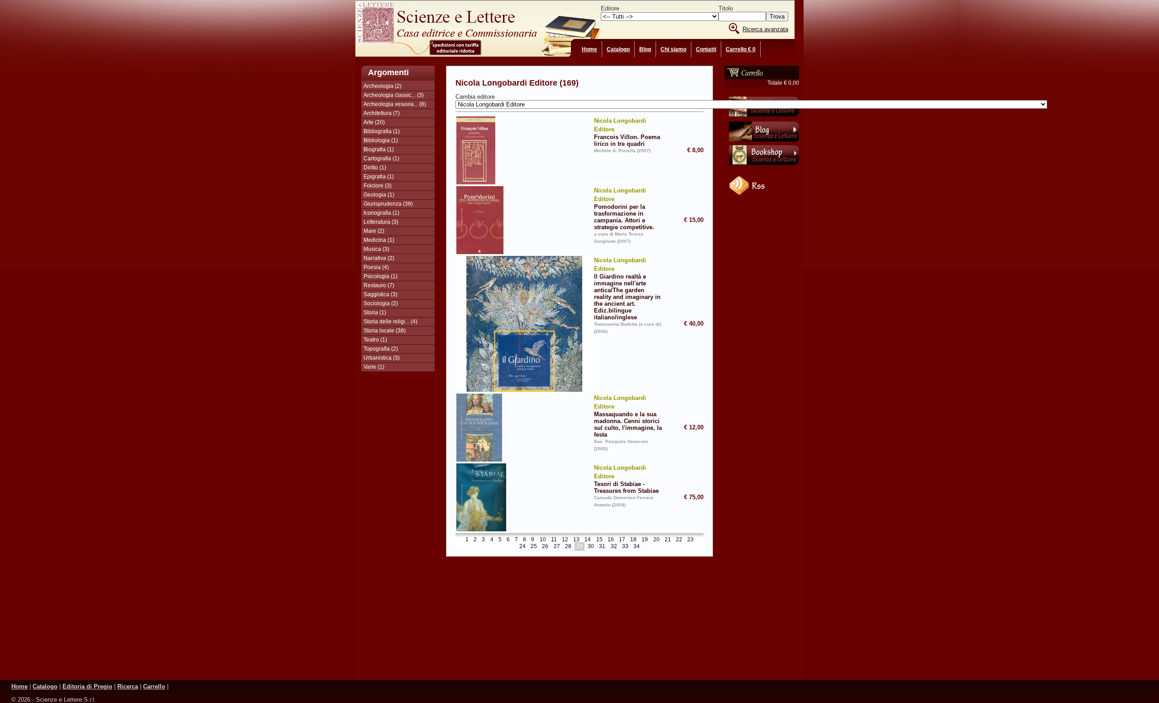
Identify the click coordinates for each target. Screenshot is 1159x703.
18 (633, 540)
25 (534, 547)
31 (602, 547)
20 (656, 540)
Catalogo (618, 49)
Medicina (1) (379, 240)
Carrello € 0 (741, 49)
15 (599, 540)
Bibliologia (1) (381, 140)
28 (568, 547)
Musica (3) (376, 249)
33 (625, 547)
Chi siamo (673, 49)
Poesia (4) (376, 267)
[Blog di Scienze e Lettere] (764, 142)
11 (554, 540)
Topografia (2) (381, 349)
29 (579, 547)
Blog (645, 49)
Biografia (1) (379, 149)
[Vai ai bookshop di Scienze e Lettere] (764, 167)
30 (591, 547)
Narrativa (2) (379, 258)
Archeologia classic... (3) (394, 95)
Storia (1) (375, 312)
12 (565, 540)
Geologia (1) (379, 194)
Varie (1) (374, 367)
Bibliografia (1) (382, 131)
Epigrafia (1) (379, 176)
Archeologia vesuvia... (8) (395, 104)
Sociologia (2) (381, 303)
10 (543, 540)
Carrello (154, 686)
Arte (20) (374, 122)
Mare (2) (374, 231)
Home (589, 49)
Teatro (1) (375, 339)
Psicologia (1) (381, 276)
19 (645, 540)
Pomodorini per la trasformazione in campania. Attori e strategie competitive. (624, 209)
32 (614, 547)
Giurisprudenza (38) (388, 204)
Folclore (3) (378, 185)
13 (576, 540)
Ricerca (127, 686)
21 (668, 540)
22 (679, 540)
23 (690, 540)
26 (545, 547)
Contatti (706, 49)
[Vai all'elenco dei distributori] (764, 118)
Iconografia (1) (381, 213)
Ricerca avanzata (765, 29)
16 (611, 540)
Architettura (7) (382, 113)
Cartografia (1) (381, 158)
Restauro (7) (379, 285)
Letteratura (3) (381, 222)
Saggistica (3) (381, 294)
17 (622, 540)
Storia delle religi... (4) (390, 321)
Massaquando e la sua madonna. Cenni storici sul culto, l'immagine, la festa (628, 416)
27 (557, 547)
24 (522, 547)
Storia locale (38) (385, 330)
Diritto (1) (375, 167)
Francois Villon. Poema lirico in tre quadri (627, 132)
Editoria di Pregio (87, 686)
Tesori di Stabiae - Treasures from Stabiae (626, 479)
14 (587, 540)
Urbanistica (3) (382, 358)
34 (636, 547)
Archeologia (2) (383, 86)
